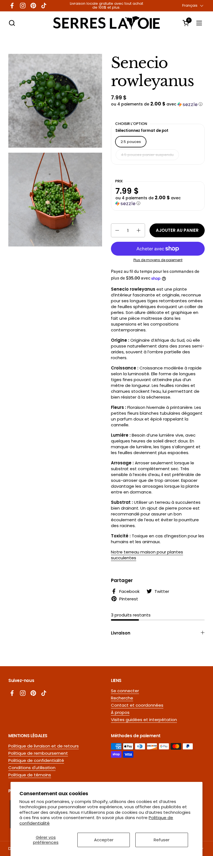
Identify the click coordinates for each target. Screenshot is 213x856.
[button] (11, 22)
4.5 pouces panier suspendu (147, 154)
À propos (120, 712)
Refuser (161, 840)
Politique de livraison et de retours (43, 746)
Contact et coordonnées (137, 705)
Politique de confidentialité (36, 760)
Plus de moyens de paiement (157, 260)
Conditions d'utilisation (31, 768)
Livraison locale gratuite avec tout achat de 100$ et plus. (106, 6)
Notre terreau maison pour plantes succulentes (147, 555)
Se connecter (125, 691)
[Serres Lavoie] (106, 23)
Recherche (122, 698)
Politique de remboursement (38, 753)
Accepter (103, 840)
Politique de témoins (29, 775)
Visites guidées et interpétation (144, 719)
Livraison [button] (120, 633)
